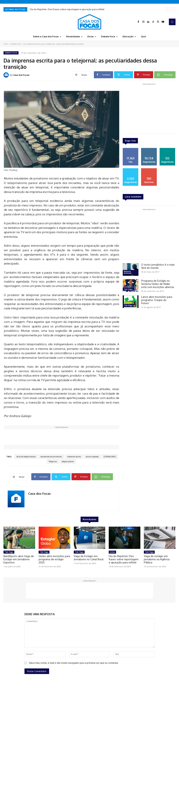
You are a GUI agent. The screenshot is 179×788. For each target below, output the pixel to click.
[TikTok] (153, 21)
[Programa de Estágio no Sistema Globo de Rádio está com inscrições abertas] (130, 285)
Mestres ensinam (127, 272)
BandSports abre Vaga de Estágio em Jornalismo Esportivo (18, 559)
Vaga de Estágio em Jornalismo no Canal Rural (88, 557)
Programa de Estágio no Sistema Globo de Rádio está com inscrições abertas (157, 284)
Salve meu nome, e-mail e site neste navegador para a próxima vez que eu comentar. (74, 662)
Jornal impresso (92, 456)
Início (5, 44)
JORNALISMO (110, 456)
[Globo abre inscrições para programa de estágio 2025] (54, 538)
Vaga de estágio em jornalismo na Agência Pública (157, 559)
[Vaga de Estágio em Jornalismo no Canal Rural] (89, 538)
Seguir (148, 149)
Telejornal (53, 461)
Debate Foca (15, 44)
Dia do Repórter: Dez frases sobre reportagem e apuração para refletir (67, 9)
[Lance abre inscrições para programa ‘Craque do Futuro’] (130, 301)
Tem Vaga (128, 289)
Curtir (130, 149)
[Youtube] (162, 21)
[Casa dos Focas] (6, 75)
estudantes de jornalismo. (51, 456)
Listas (112, 552)
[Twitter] (158, 21)
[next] (173, 9)
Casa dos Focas (21, 75)
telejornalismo (68, 461)
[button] (172, 22)
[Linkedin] (148, 21)
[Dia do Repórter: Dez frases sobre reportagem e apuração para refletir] (124, 538)
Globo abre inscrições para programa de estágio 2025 (54, 559)
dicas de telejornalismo (26, 456)
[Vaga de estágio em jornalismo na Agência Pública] (160, 538)
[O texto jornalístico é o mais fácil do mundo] (130, 269)
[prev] (168, 9)
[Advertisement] (67, 437)
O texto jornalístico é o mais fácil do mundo (158, 266)
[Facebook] (138, 21)
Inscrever (149, 169)
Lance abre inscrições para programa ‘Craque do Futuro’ (156, 300)
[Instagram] (143, 21)
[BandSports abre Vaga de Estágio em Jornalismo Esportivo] (19, 538)
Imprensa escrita (74, 456)
